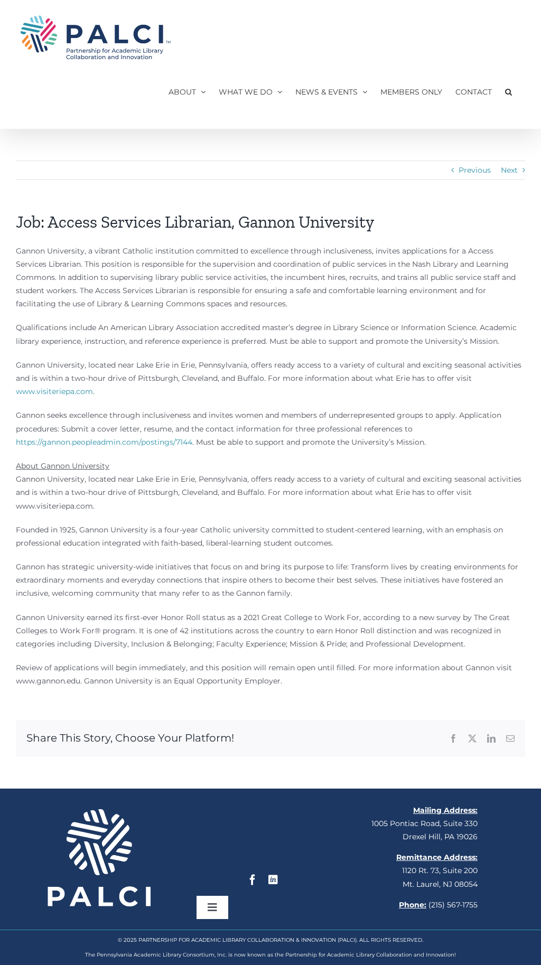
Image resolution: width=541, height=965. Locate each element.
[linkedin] (273, 880)
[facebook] (252, 880)
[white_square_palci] (99, 813)
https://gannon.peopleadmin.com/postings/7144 (104, 442)
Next (509, 170)
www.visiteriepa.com (54, 391)
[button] (508, 91)
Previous (475, 170)
